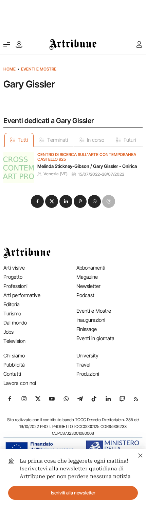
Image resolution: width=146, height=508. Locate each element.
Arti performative (21, 295)
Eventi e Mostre (38, 69)
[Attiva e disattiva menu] (6, 44)
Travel (83, 365)
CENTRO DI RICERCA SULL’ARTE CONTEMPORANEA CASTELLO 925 (86, 157)
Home (9, 69)
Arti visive (14, 268)
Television (14, 341)
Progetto (12, 277)
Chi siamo (14, 355)
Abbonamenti (90, 268)
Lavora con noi (19, 383)
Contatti (12, 374)
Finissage (86, 329)
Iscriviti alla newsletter (73, 492)
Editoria (11, 304)
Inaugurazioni (90, 320)
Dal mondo (15, 322)
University (87, 355)
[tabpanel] (73, 165)
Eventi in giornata (95, 338)
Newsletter (88, 286)
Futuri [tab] (130, 140)
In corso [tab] (95, 140)
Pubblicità (14, 365)
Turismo (12, 313)
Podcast (85, 295)
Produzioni (87, 374)
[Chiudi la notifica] (140, 454)
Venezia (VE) (55, 174)
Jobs (8, 332)
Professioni (15, 286)
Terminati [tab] (57, 140)
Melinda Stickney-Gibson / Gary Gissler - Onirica (87, 166)
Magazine (87, 277)
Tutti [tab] (23, 140)
